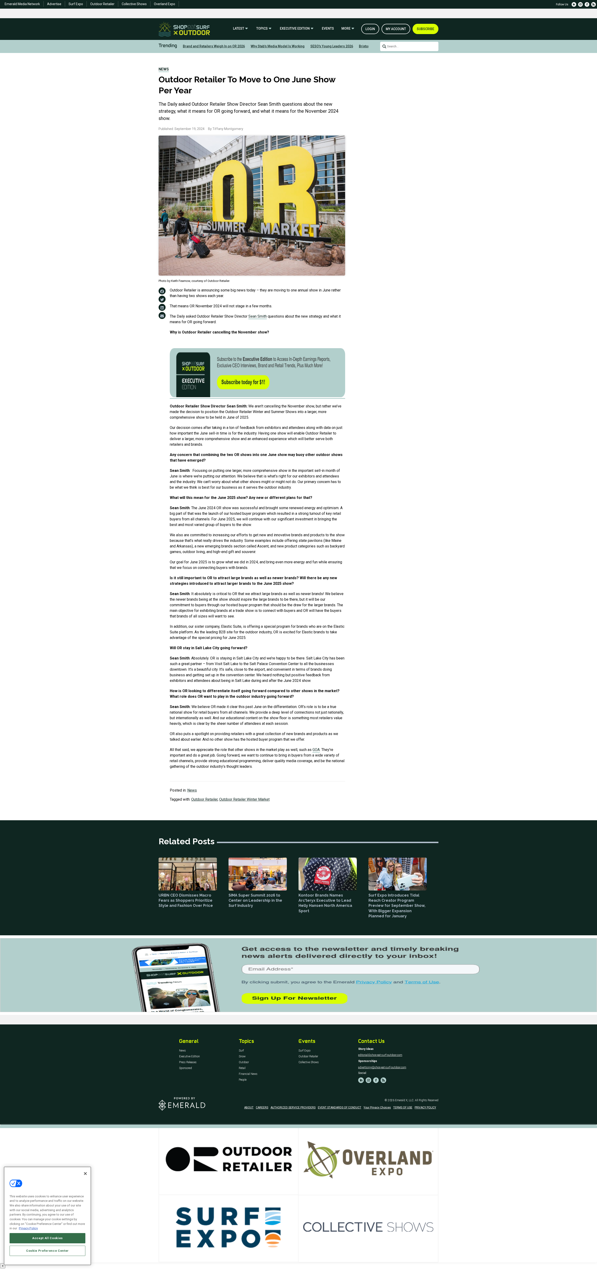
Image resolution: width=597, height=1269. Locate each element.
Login (370, 29)
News (164, 69)
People (242, 1079)
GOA (316, 749)
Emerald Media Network (22, 4)
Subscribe (425, 29)
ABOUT (248, 1107)
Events (328, 28)
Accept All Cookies (47, 1238)
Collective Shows (134, 4)
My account (396, 29)
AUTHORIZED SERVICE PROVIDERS (293, 1107)
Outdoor (244, 1062)
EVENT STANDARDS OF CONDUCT (339, 1107)
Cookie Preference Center (47, 1250)
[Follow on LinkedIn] (574, 4)
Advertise (54, 4)
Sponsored (185, 1068)
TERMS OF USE (402, 1107)
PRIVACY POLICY (425, 1107)
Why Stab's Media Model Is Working (278, 46)
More (346, 28)
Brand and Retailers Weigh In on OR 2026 (214, 46)
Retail (242, 1068)
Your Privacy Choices (377, 1107)
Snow (242, 1056)
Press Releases (188, 1062)
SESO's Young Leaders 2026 (331, 46)
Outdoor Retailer (102, 4)
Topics (262, 28)
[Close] (85, 1173)
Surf (241, 1050)
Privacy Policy (28, 1228)
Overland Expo (164, 4)
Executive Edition (295, 28)
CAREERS (262, 1107)
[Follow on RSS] (593, 4)
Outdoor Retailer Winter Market (244, 799)
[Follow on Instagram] (580, 4)
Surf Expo (76, 4)
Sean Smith (257, 316)
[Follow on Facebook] (587, 4)
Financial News (248, 1074)
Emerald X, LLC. (404, 1100)
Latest (238, 28)
